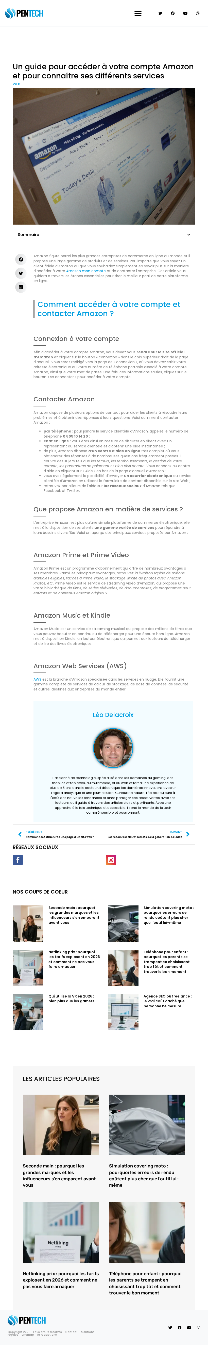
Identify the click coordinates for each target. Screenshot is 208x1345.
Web (16, 83)
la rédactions (47, 1335)
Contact (71, 1332)
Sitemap (28, 1335)
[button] (138, 13)
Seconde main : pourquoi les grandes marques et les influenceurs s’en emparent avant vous (73, 915)
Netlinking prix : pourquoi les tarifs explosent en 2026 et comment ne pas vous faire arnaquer (74, 959)
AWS (37, 679)
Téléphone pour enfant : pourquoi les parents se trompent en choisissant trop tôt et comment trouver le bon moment (167, 961)
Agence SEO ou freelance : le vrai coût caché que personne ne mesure (168, 1001)
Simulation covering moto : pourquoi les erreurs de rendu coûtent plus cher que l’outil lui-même (169, 915)
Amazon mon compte (86, 270)
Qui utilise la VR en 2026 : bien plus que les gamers (71, 999)
